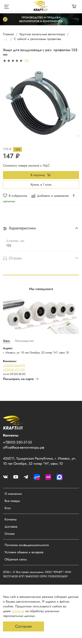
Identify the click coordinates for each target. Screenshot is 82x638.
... (5, 39)
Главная (8, 34)
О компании (13, 493)
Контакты (11, 519)
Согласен (23, 626)
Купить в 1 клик (41, 184)
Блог (8, 508)
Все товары (12, 501)
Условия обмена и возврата (24, 552)
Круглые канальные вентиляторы (42, 34)
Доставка (11, 526)
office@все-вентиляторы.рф (23, 447)
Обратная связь (16, 559)
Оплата (10, 533)
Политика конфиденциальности (27, 545)
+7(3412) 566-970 (14, 365)
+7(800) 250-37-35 (17, 442)
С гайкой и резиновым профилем (37, 39)
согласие (18, 611)
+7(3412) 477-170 (14, 370)
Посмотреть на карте (18, 379)
